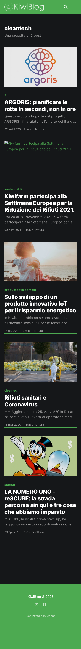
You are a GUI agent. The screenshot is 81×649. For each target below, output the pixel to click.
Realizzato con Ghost (40, 615)
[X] (36, 604)
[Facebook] (44, 604)
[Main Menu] (74, 7)
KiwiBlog (34, 597)
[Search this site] (65, 6)
